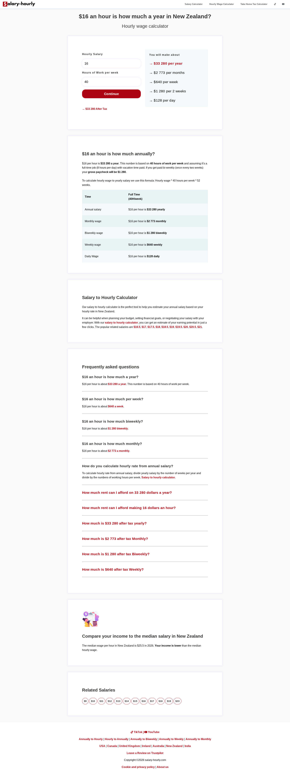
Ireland (146, 746)
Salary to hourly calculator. (158, 477)
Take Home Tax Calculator (253, 4)
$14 (127, 701)
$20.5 (192, 327)
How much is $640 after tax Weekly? (113, 569)
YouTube (153, 732)
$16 (144, 701)
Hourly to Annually (116, 739)
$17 (144, 327)
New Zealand (174, 746)
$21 (199, 327)
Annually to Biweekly (143, 739)
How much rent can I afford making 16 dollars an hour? (129, 508)
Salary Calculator (194, 4)
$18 (158, 327)
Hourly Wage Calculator (221, 4)
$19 (172, 327)
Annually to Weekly (171, 739)
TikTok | (138, 732)
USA (102, 746)
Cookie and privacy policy (138, 767)
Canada (112, 746)
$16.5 (137, 327)
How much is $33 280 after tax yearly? (114, 523)
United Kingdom (129, 746)
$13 (118, 701)
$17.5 (151, 327)
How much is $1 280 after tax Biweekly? (116, 554)
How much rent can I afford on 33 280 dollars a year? (127, 492)
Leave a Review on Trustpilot (145, 753)
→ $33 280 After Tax (94, 108)
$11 (101, 701)
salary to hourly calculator (121, 322)
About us (162, 767)
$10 (93, 701)
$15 (135, 701)
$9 (85, 701)
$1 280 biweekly (118, 428)
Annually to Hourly (91, 739)
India (188, 746)
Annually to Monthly (198, 739)
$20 (185, 327)
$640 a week (115, 406)
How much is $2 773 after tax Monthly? (115, 539)
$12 (110, 701)
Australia (158, 746)
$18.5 (164, 327)
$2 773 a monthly (118, 450)
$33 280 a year (117, 384)
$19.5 (178, 327)
